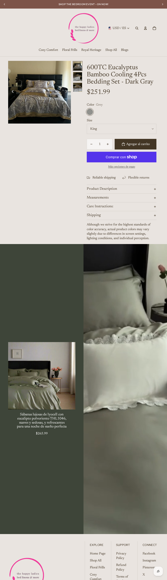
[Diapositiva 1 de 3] (77, 65)
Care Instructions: (100, 206)
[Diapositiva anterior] (11, 92)
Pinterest (149, 567)
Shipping (94, 215)
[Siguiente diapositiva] (67, 92)
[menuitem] (48, 50)
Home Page (97, 553)
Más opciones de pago (121, 166)
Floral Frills (97, 567)
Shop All (95, 560)
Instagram (149, 560)
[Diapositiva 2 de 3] (77, 76)
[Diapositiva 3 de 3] (77, 87)
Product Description (102, 189)
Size (89, 120)
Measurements (98, 198)
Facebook (149, 553)
